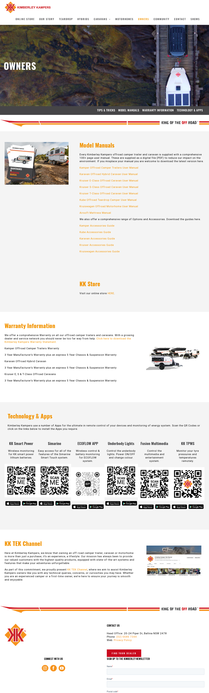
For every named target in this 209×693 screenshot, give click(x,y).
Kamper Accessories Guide (97, 225)
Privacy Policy (123, 640)
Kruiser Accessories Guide (97, 244)
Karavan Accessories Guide (97, 238)
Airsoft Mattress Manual (95, 212)
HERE (111, 293)
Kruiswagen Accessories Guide (100, 251)
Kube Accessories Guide (95, 232)
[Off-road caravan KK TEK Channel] (173, 546)
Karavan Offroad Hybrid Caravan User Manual (109, 174)
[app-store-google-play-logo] (29, 501)
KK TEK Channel (77, 569)
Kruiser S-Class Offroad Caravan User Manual (109, 187)
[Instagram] (45, 668)
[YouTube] (62, 668)
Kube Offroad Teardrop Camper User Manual (108, 199)
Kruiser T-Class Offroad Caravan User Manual (109, 193)
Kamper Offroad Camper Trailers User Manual (109, 167)
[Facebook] (53, 668)
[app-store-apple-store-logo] (13, 501)
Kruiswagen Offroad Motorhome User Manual (109, 206)
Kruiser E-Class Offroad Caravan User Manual (109, 180)
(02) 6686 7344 (126, 636)
